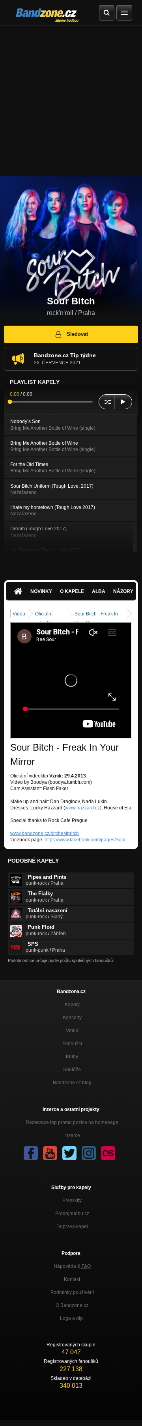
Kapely (72, 1004)
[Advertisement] (71, 101)
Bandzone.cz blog (72, 1082)
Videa (19, 614)
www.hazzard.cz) (83, 808)
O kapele (72, 591)
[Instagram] (89, 1153)
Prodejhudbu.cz (72, 1213)
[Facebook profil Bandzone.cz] (31, 1153)
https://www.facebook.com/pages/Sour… (88, 840)
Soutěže (72, 1069)
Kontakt (72, 1279)
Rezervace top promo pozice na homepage (72, 1122)
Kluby (72, 1056)
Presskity (72, 1200)
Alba (98, 591)
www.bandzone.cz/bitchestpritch (44, 833)
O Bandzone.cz (72, 1305)
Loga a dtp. (72, 1318)
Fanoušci (72, 1043)
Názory (123, 591)
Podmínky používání (72, 1292)
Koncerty (72, 1017)
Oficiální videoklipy (46, 614)
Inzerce (72, 1135)
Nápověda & (72, 1266)
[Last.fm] (108, 1153)
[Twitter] (69, 1153)
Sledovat (77, 334)
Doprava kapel (72, 1226)
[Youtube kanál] (50, 1153)
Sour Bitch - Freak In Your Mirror (96, 614)
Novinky (41, 591)
